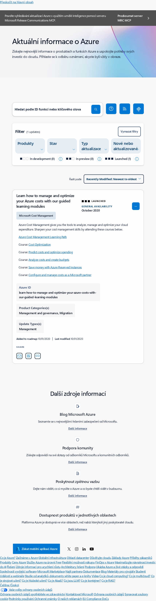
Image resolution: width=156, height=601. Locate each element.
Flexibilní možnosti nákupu (78, 562)
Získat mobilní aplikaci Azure (39, 549)
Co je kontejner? (91, 580)
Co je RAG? (108, 580)
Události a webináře (12, 576)
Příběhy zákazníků (141, 558)
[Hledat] (95, 109)
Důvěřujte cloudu (100, 558)
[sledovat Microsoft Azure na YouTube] (91, 548)
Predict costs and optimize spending (51, 252)
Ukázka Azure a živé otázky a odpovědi (119, 567)
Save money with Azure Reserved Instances (55, 267)
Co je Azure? (7, 558)
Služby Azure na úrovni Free (44, 562)
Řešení (11, 567)
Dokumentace (91, 571)
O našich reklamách (70, 599)
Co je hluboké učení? (34, 580)
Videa (95, 576)
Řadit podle (75, 179)
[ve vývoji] (60, 158)
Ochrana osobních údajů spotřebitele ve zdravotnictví (32, 594)
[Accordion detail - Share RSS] (28, 356)
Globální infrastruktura (52, 558)
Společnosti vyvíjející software (18, 571)
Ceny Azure (19, 562)
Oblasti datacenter (78, 558)
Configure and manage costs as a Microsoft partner (60, 275)
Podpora (90, 567)
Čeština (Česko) (9, 585)
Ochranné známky (45, 599)
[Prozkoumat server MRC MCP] (138, 108)
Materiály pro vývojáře (121, 571)
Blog (104, 571)
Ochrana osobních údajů (109, 594)
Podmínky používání (21, 599)
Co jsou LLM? (72, 580)
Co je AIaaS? (55, 580)
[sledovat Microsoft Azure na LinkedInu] (84, 548)
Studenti (141, 571)
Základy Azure (120, 558)
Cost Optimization (40, 244)
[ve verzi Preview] (99, 158)
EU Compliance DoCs (96, 599)
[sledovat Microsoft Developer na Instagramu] (76, 548)
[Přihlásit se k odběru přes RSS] (124, 108)
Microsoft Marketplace (51, 571)
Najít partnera (73, 571)
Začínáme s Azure (27, 558)
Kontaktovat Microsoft (79, 594)
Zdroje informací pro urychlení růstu (38, 567)
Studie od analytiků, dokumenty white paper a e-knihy (58, 576)
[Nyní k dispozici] (136, 158)
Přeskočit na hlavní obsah (16, 2)
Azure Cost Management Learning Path (43, 237)
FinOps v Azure (104, 562)
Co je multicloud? (139, 576)
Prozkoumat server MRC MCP (130, 18)
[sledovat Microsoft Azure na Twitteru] (69, 548)
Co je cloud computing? (113, 576)
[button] (111, 108)
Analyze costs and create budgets (49, 260)
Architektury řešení (72, 567)
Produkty (5, 562)
